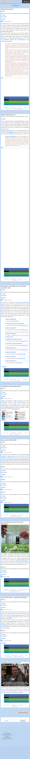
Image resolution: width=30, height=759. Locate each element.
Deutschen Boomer (11, 616)
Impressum (4, 738)
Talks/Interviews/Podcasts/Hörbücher (10, 590)
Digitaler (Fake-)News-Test (8, 114)
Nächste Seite (23, 712)
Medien (27, 107)
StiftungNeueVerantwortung (8, 130)
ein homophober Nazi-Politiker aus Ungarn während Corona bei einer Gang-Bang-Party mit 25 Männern (15, 458)
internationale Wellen (12, 621)
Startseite (7, 736)
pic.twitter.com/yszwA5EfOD (10, 327)
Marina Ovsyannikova (16, 37)
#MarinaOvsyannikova (7, 9)
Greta (2, 618)
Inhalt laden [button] (3, 19)
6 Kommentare (15, 280)
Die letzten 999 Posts (7, 734)
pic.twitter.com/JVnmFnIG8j (10, 356)
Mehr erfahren (4, 16)
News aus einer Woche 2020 (8, 440)
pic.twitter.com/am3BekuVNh (10, 319)
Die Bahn (26, 655)
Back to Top (7, 733)
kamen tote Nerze (11, 456)
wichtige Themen (6, 627)
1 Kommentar (16, 380)
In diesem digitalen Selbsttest (10, 136)
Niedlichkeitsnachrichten (9, 407)
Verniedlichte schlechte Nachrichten (11, 386)
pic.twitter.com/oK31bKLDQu (10, 333)
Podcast (23, 590)
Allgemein (19, 107)
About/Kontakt (7, 737)
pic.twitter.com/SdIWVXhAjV (10, 347)
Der (21, 559)
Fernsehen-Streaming (25, 589)
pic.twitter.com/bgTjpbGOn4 (17, 343)
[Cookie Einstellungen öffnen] (15, 758)
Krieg (24, 107)
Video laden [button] (3, 574)
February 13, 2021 (21, 358)
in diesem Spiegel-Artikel (17, 615)
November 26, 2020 (9, 336)
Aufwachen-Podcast (25, 553)
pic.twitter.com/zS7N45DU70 (10, 360)
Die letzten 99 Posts (7, 733)
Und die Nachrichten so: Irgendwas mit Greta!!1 (14, 597)
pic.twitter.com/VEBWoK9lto (19, 323)
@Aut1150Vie (9, 343)
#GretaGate (26, 619)
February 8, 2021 (15, 321)
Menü (27, 1)
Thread (5, 315)
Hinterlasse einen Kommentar (18, 108)
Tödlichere (3, 400)
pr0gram (7, 687)
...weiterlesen (4, 366)
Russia (9, 108)
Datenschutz (9, 738)
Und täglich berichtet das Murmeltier (11, 662)
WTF (19, 379)
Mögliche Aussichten (17, 400)
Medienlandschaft (4, 624)
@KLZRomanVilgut (10, 323)
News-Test (11, 132)
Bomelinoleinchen (16, 408)
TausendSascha (13, 107)
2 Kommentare (15, 706)
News (7, 108)
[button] (6, 97)
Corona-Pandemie (25, 379)
